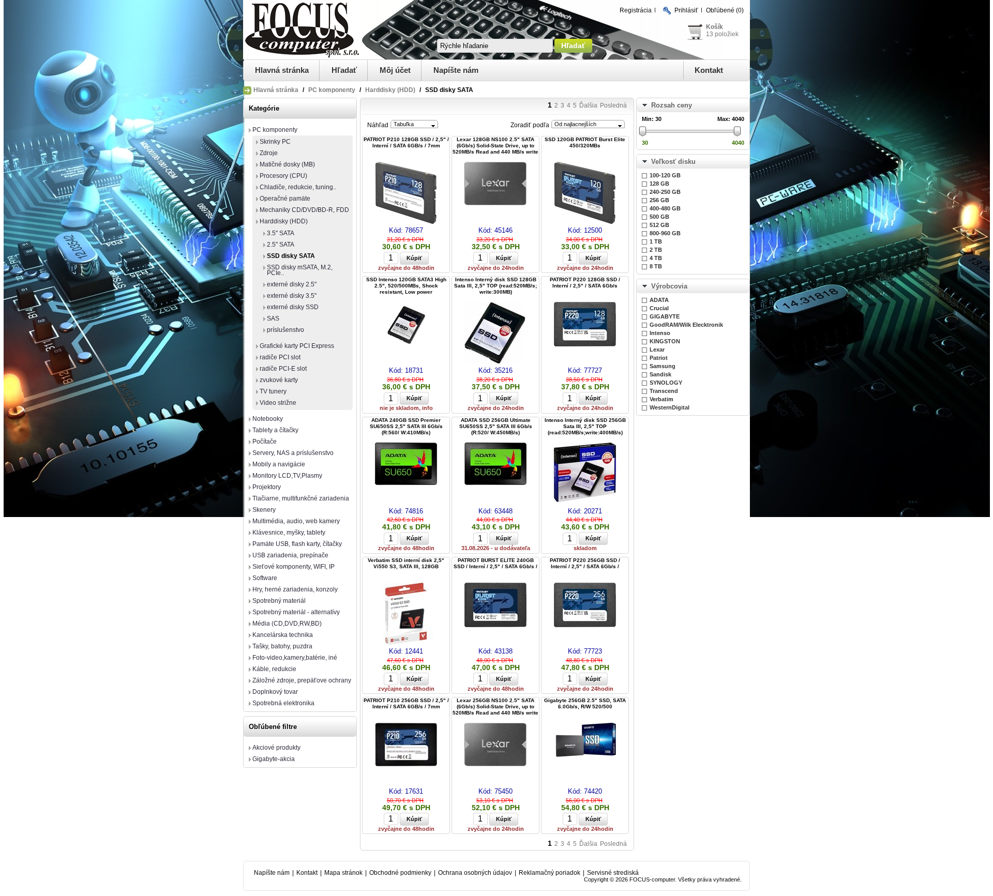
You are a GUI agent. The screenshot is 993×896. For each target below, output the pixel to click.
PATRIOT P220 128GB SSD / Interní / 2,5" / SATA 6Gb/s (585, 282)
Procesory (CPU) (283, 175)
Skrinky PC (275, 141)
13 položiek (722, 34)
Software (264, 578)
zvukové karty (279, 380)
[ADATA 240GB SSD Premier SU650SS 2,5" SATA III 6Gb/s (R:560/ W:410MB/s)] (406, 465)
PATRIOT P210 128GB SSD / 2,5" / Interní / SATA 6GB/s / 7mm (406, 142)
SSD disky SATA (291, 256)
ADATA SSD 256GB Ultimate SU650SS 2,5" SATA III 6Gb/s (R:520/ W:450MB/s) (495, 426)
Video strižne (278, 402)
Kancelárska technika (282, 635)
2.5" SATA (280, 244)
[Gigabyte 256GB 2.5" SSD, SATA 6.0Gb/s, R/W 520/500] (585, 741)
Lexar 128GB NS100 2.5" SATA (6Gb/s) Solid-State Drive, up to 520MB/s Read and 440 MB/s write (495, 145)
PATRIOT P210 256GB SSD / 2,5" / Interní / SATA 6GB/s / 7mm (406, 703)
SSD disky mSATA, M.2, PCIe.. (300, 270)
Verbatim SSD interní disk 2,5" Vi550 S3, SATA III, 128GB (406, 563)
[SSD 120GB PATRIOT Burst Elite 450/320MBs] (585, 193)
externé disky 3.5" (292, 295)
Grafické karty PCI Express (297, 346)
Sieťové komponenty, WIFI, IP (293, 566)
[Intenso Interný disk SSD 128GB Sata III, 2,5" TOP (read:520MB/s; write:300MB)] (495, 334)
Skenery (264, 509)
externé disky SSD (293, 307)
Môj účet (395, 70)
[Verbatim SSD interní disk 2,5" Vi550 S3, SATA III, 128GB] (406, 614)
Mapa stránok (343, 872)
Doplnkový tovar (275, 691)
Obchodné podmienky (400, 872)
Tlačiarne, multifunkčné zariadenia (300, 498)
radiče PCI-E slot (283, 368)
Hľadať (344, 70)
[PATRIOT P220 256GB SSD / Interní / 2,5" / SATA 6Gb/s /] (585, 606)
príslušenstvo (285, 329)
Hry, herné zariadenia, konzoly (295, 589)
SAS (273, 318)
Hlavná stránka (282, 70)
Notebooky (267, 418)
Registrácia (636, 10)
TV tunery (273, 391)
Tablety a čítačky (275, 430)
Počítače (264, 441)
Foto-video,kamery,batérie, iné (294, 657)
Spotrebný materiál (279, 600)
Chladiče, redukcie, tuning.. (298, 187)
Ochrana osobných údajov (475, 872)
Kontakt (709, 70)
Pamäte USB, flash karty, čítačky (297, 544)
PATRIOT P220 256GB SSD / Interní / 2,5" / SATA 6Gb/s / (585, 563)
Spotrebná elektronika (283, 703)
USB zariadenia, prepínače (290, 555)
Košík (714, 27)
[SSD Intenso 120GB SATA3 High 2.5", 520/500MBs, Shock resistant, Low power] (406, 326)
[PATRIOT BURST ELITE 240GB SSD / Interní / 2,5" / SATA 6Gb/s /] (495, 606)
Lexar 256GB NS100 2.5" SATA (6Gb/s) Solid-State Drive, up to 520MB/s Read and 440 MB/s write (495, 706)
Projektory (266, 487)
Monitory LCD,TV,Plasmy (287, 475)
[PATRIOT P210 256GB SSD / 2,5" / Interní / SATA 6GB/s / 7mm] (406, 745)
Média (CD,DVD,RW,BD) (287, 623)
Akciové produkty (276, 747)
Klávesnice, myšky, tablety (288, 532)
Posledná (613, 105)
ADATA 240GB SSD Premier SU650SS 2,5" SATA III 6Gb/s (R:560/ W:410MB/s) (406, 426)
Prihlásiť (686, 10)
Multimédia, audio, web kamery (296, 521)
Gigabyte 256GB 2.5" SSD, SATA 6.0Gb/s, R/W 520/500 (585, 703)
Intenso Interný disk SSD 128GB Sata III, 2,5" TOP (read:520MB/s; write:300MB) (495, 286)
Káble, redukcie (274, 669)
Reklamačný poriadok (549, 872)
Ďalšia (588, 105)
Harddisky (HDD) (390, 90)
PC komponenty (331, 90)
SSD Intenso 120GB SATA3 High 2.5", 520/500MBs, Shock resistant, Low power (406, 286)
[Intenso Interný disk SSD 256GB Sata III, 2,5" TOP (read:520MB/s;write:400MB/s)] (585, 473)
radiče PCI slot (280, 357)
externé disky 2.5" (292, 284)
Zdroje (269, 153)
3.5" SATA (280, 233)
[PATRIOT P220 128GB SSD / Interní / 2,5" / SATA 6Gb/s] (585, 325)
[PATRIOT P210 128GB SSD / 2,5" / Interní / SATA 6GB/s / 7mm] (406, 193)
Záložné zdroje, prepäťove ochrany (301, 680)
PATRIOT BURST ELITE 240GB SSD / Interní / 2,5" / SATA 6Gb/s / (495, 563)
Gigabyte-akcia (273, 759)
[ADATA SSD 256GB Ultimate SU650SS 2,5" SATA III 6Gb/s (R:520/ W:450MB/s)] (495, 465)
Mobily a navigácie (278, 464)
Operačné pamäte (285, 198)
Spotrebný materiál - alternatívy (296, 612)
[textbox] (495, 46)
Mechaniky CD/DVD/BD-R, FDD (304, 210)
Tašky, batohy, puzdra (282, 646)
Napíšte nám (455, 70)
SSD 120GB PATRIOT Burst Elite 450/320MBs (585, 142)
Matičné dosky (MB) (287, 164)
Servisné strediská (613, 872)
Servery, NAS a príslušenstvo (293, 453)
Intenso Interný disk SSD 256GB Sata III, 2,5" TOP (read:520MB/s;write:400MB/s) (585, 426)
